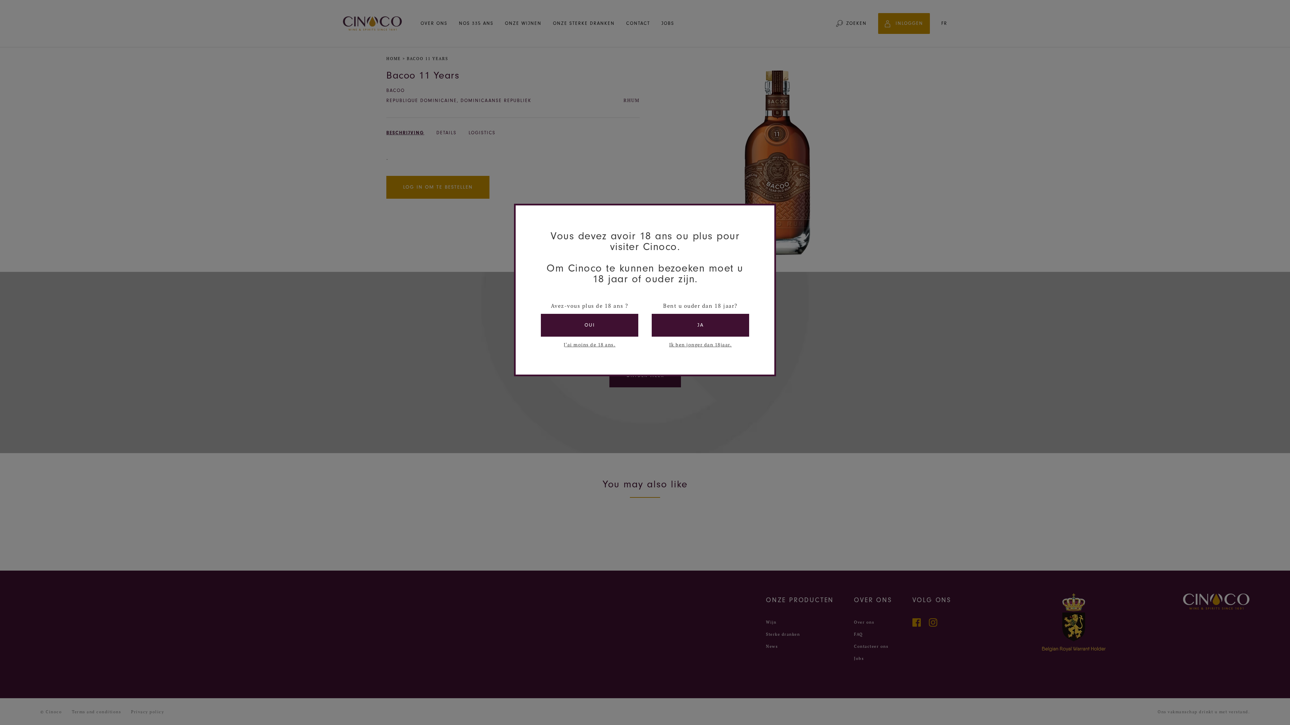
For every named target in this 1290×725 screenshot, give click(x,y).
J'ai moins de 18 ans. (590, 345)
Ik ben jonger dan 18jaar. (700, 345)
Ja (700, 325)
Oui (590, 325)
